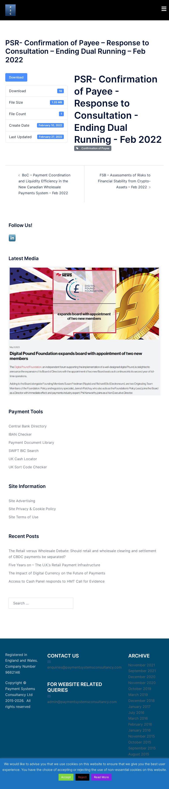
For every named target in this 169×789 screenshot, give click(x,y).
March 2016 (138, 718)
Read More (101, 777)
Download (16, 77)
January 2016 (139, 730)
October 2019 (139, 688)
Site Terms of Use (23, 517)
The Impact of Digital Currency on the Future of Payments (57, 573)
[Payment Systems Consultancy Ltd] (10, 10)
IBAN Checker (20, 434)
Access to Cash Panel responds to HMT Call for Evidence (57, 581)
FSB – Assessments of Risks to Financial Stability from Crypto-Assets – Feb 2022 (124, 181)
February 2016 (140, 724)
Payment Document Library (31, 442)
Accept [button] (66, 777)
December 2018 (141, 700)
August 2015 (138, 754)
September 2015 (142, 748)
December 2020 (141, 677)
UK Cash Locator (23, 459)
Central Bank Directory (28, 426)
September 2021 (142, 671)
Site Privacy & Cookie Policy (32, 509)
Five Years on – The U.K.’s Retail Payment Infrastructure (54, 565)
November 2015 (141, 736)
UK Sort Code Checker (28, 467)
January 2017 (139, 706)
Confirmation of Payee (94, 148)
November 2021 (141, 665)
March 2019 (138, 694)
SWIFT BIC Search (24, 450)
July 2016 (136, 712)
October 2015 (139, 742)
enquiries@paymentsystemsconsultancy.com (84, 667)
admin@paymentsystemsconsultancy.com (82, 701)
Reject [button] (82, 777)
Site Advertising (22, 501)
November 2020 (142, 682)
